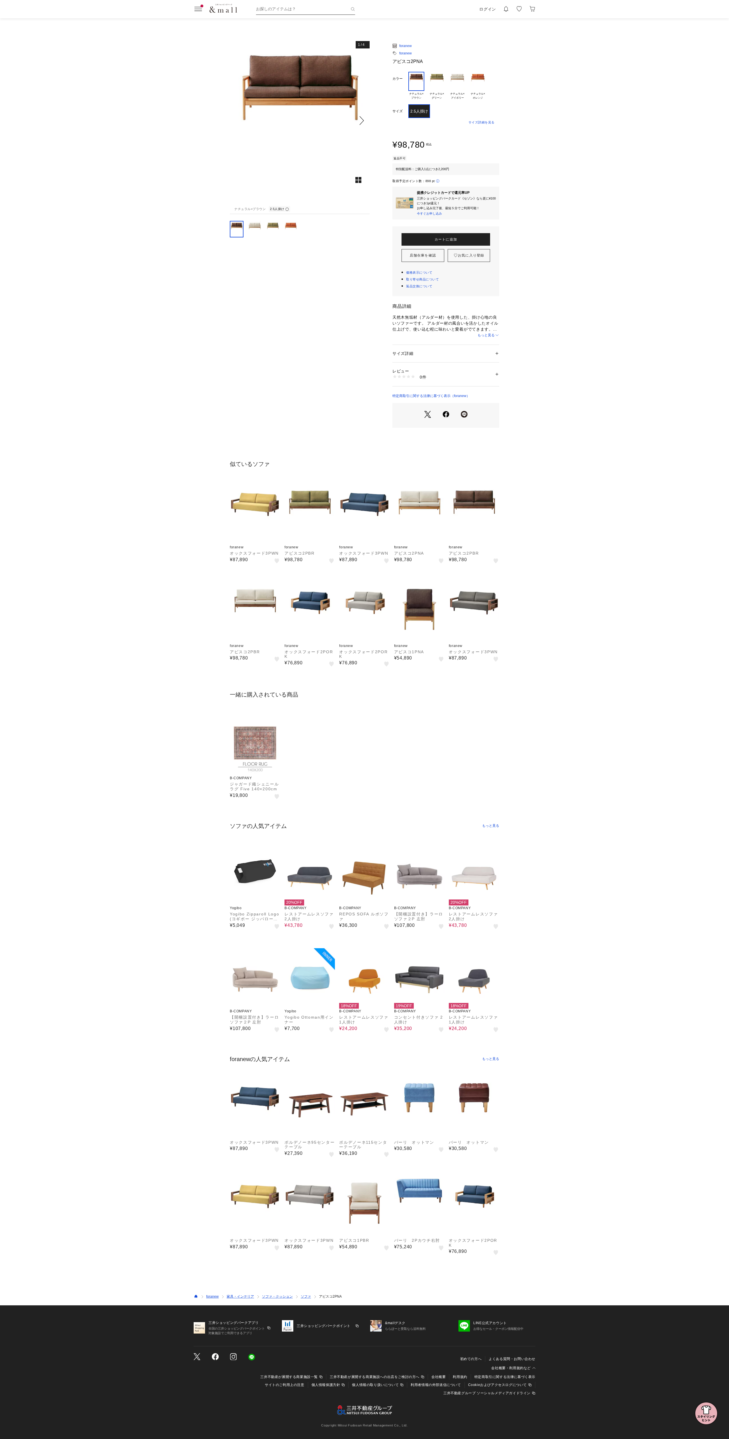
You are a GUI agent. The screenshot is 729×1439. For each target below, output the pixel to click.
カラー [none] (397, 79)
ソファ (306, 1296)
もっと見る (486, 335)
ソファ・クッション (277, 1296)
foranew (405, 46)
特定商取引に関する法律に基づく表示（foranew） (431, 396)
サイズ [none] (397, 111)
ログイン (487, 9)
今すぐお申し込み (429, 213)
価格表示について (419, 272)
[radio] (416, 86)
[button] (300, 120)
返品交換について (419, 286)
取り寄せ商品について (422, 279)
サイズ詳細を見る (481, 122)
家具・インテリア (240, 1296)
